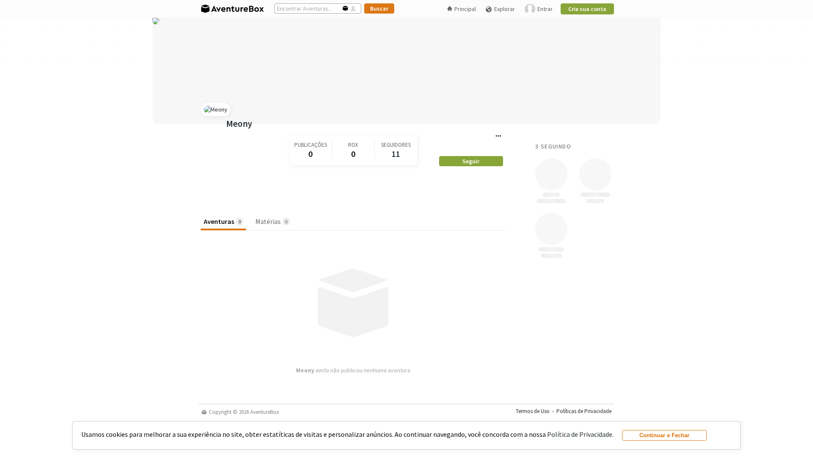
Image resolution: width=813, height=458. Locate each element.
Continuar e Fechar (664, 435)
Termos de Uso (533, 411)
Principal (465, 9)
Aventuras (222, 221)
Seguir (470, 161)
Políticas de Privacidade (583, 411)
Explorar (504, 9)
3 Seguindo (553, 146)
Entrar (545, 9)
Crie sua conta (587, 9)
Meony (239, 124)
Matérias (271, 221)
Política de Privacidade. (580, 434)
